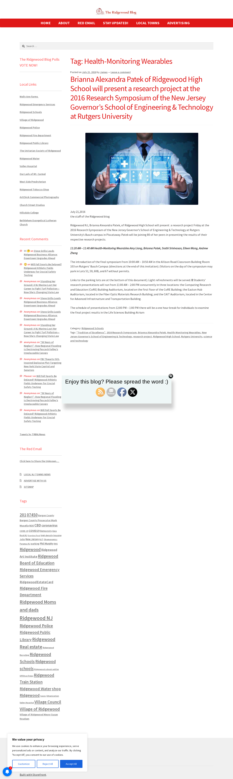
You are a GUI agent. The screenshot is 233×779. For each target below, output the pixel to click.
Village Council (47, 701)
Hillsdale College (29, 212)
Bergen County (46, 515)
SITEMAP (29, 486)
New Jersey (32, 539)
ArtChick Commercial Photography (39, 197)
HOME (46, 23)
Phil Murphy (46, 543)
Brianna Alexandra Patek (152, 332)
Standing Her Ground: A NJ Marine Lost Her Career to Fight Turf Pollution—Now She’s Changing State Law (42, 287)
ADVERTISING (178, 23)
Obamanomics (50, 539)
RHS (56, 543)
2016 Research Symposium (122, 332)
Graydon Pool (34, 535)
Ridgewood (30, 549)
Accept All (71, 764)
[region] (47, 752)
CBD (37, 525)
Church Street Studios (32, 205)
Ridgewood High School (166, 336)
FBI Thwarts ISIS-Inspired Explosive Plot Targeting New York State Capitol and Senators (42, 364)
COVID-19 (24, 531)
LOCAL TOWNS (147, 23)
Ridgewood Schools (93, 328)
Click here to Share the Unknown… (39, 461)
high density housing (51, 535)
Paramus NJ (25, 544)
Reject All (48, 764)
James (104, 72)
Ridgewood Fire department (35, 135)
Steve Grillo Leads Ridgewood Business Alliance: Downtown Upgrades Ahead (41, 254)
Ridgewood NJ (36, 618)
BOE (31, 525)
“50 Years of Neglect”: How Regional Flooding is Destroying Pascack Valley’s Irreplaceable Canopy (42, 347)
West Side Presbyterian (33, 181)
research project (142, 336)
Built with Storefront (33, 774)
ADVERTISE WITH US (35, 480)
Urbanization (52, 695)
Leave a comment (121, 72)
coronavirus (50, 525)
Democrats (46, 531)
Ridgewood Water (30, 158)
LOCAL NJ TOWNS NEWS (37, 474)
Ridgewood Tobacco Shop (34, 189)
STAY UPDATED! (115, 23)
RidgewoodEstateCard (36, 582)
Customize (24, 764)
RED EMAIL (86, 23)
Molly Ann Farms (29, 96)
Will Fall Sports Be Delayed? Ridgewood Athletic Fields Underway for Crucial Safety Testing (43, 270)
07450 (32, 514)
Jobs (22, 539)
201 (23, 514)
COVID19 (34, 531)
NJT (41, 539)
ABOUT (64, 23)
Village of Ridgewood (32, 120)
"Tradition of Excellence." (90, 332)
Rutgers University (191, 336)
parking (35, 543)
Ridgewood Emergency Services (37, 104)
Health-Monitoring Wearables (184, 332)
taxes (43, 696)
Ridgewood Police (30, 127)
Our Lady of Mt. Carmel (33, 174)
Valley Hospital (28, 166)
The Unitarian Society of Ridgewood (40, 150)
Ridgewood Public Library (34, 143)
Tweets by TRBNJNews (32, 434)
